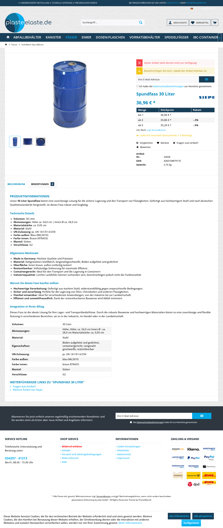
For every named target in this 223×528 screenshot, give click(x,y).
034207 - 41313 (16, 458)
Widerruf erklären (72, 446)
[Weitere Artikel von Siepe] (207, 102)
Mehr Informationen (130, 522)
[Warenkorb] (214, 22)
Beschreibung (16, 184)
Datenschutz (124, 454)
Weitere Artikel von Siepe (27, 389)
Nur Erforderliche (179, 516)
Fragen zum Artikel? (187, 142)
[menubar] (193, 9)
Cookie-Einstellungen (128, 446)
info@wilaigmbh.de (196, 2)
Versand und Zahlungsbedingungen (82, 454)
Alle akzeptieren (203, 516)
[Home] (8, 37)
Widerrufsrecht (70, 458)
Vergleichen (146, 142)
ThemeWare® (144, 500)
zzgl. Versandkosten (156, 130)
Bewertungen (42, 184)
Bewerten (145, 147)
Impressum (123, 458)
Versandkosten (103, 496)
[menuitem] (208, 9)
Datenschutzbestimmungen (168, 86)
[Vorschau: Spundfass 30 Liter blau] (15, 141)
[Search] (140, 22)
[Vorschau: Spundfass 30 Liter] (27, 141)
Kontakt (66, 450)
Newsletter (123, 450)
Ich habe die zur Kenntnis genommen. (175, 86)
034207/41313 (173, 2)
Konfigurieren (191, 522)
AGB (64, 461)
